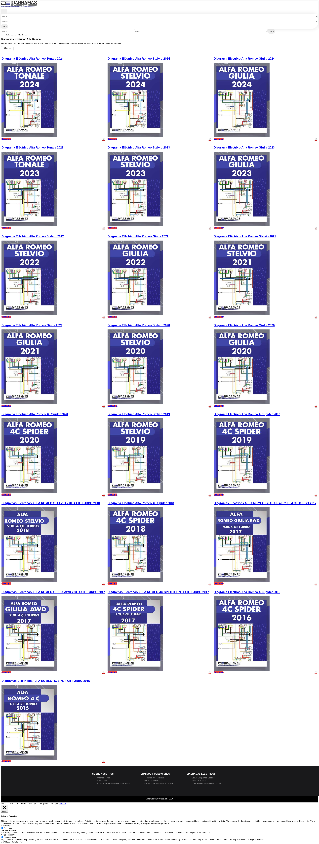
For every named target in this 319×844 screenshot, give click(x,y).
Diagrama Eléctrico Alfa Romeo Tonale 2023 (32, 147)
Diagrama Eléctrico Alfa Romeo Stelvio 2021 (245, 236)
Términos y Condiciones (154, 778)
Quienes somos (103, 778)
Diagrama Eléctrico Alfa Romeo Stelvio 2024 (139, 58)
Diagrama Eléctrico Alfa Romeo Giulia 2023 (244, 147)
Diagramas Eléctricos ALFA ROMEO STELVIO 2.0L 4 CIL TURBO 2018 (50, 503)
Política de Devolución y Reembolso (159, 783)
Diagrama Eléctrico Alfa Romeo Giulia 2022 (138, 236)
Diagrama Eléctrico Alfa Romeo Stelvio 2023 (139, 147)
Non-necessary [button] (7, 835)
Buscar (4, 26)
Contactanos (102, 780)
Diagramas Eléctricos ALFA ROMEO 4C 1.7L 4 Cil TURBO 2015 (45, 680)
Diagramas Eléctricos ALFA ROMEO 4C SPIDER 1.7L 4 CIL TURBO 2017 (158, 592)
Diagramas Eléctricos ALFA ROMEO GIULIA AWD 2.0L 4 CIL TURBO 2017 (53, 592)
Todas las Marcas (199, 780)
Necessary (8, 828)
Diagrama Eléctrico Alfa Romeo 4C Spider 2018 (141, 503)
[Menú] (4, 11)
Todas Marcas (11, 35)
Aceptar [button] (55, 803)
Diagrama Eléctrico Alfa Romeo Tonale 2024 (32, 58)
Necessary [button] (5, 826)
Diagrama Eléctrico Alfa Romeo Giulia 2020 (244, 325)
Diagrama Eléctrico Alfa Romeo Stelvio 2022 (32, 236)
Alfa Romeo (22, 35)
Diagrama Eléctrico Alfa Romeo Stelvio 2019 (139, 414)
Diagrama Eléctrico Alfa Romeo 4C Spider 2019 (247, 414)
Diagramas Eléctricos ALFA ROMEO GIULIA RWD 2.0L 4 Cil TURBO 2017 (265, 503)
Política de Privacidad (153, 780)
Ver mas (62, 803)
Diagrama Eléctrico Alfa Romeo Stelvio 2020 (139, 325)
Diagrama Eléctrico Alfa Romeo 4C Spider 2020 (34, 414)
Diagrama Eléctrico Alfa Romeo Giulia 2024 (244, 58)
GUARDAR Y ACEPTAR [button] (12, 842)
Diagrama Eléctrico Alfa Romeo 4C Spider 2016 (247, 592)
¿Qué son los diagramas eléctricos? (206, 783)
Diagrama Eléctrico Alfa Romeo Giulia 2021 (31, 325)
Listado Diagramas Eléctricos (204, 778)
